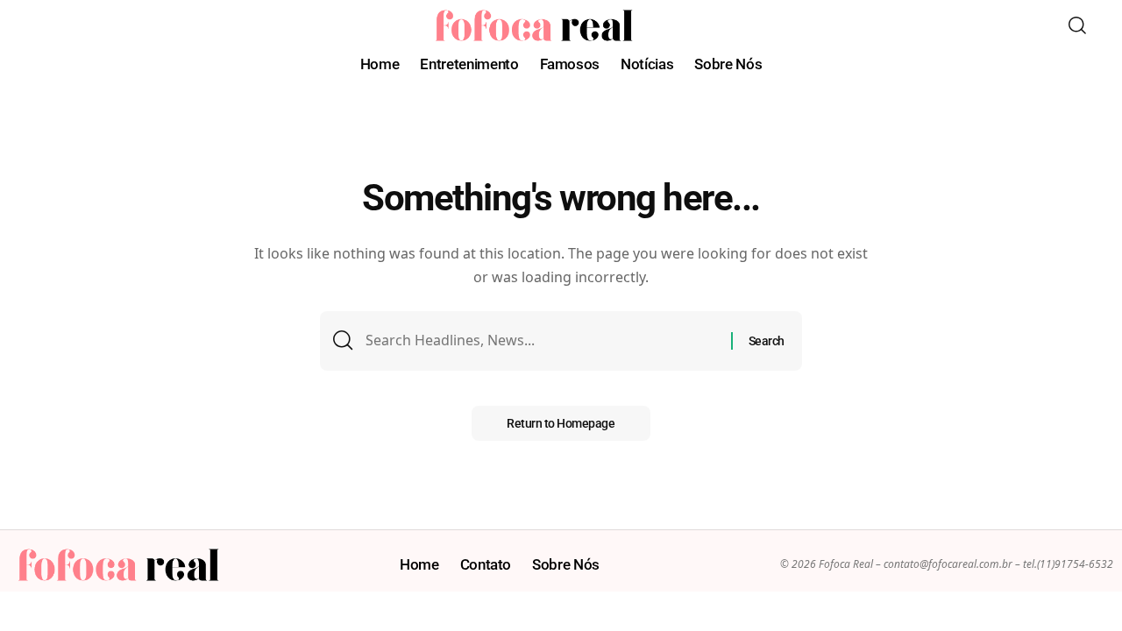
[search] (1077, 25)
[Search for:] (541, 340)
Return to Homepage (560, 423)
